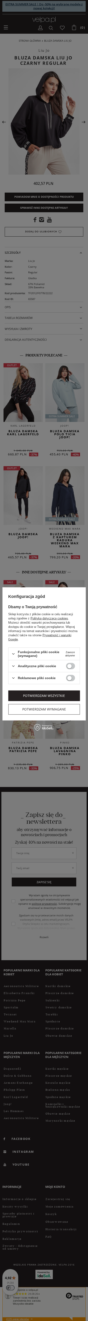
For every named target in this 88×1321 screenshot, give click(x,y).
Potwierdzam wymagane (44, 709)
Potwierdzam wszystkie (44, 695)
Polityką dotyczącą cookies (49, 618)
